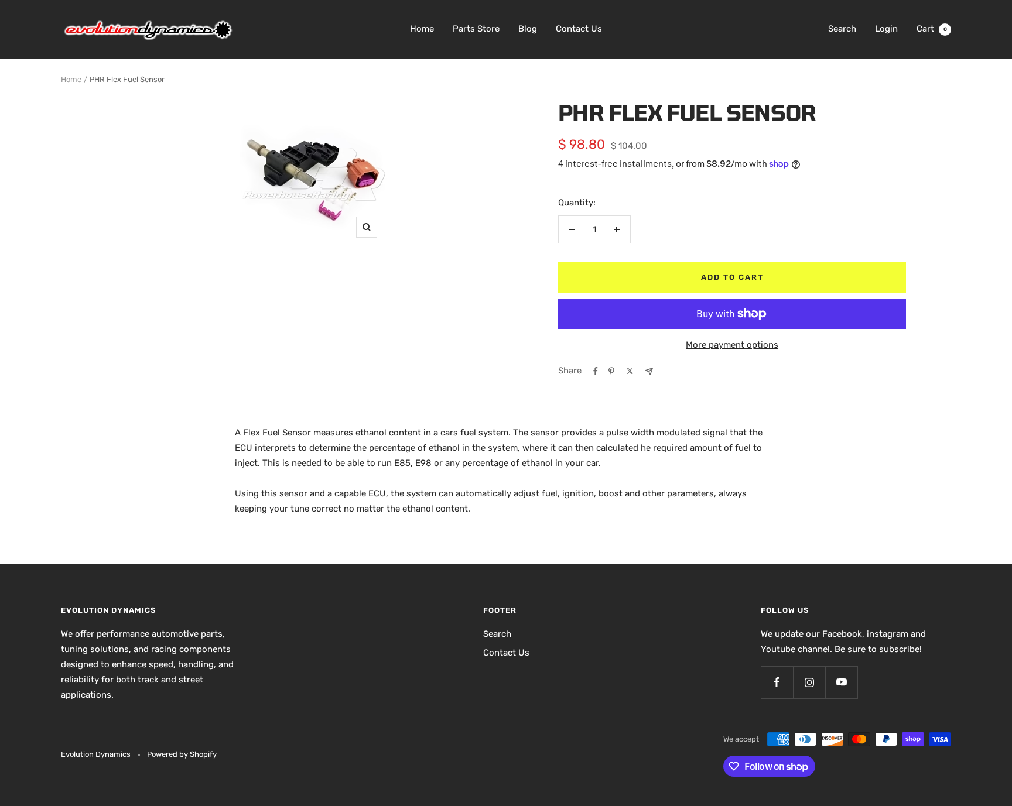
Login (886, 28)
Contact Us (579, 28)
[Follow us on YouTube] (841, 682)
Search (842, 28)
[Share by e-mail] (649, 371)
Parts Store (476, 28)
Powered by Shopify (182, 754)
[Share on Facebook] (595, 371)
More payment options (732, 344)
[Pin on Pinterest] (611, 371)
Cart (932, 28)
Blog (527, 28)
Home (422, 28)
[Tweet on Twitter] (630, 371)
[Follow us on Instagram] (809, 682)
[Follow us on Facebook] (777, 682)
